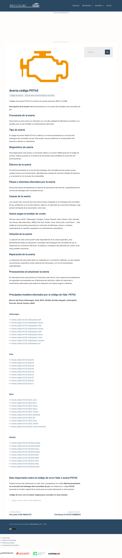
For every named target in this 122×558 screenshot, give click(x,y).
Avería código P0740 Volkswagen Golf (26, 320)
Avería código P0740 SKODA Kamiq (25, 466)
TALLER (108, 5)
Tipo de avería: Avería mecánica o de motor (39, 95)
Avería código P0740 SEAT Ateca (24, 409)
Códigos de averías (16, 95)
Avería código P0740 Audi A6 (22, 368)
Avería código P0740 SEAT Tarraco (25, 412)
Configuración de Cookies (10, 545)
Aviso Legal (6, 537)
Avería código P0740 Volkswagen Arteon (27, 334)
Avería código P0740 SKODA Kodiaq (25, 452)
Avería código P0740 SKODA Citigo (25, 463)
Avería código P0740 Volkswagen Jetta (26, 331)
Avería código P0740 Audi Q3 (22, 372)
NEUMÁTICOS (86, 5)
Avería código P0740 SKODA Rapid (25, 458)
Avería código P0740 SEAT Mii (23, 417)
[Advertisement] (61, 27)
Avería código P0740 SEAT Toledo (24, 423)
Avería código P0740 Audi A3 (22, 360)
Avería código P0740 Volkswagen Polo (26, 325)
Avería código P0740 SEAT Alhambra (25, 415)
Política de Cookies (8, 542)
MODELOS (76, 5)
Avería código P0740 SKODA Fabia (25, 455)
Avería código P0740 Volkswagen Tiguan (27, 322)
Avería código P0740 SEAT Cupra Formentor (28, 426)
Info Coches (34, 524)
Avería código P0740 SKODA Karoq (25, 449)
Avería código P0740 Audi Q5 (22, 366)
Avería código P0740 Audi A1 (22, 374)
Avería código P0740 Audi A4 (22, 363)
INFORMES (98, 5)
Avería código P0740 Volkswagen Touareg (27, 340)
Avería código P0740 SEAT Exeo (24, 420)
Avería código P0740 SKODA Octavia (25, 443)
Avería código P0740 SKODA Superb (25, 446)
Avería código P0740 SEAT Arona (24, 406)
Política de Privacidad (9, 540)
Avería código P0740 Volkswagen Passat (27, 328)
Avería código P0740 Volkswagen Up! (25, 343)
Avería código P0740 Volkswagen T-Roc (26, 337)
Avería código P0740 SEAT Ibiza (24, 403)
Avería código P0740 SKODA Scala (25, 461)
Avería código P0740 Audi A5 (22, 380)
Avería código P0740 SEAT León (24, 400)
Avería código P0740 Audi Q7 (22, 377)
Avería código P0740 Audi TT (22, 383)
